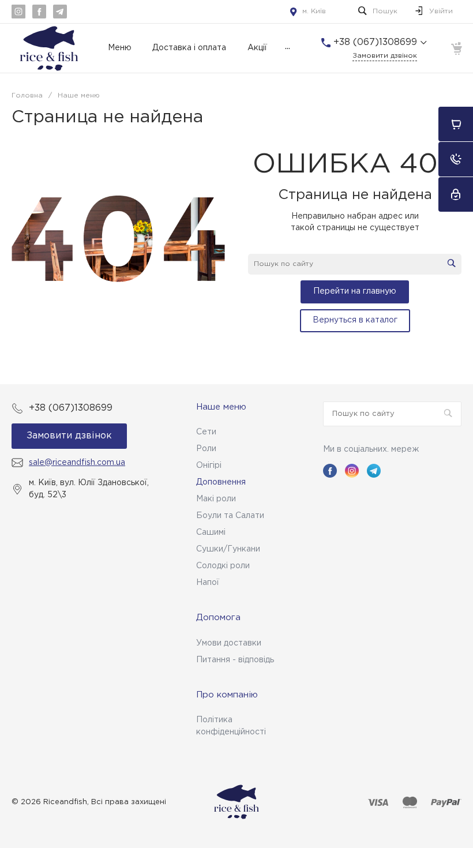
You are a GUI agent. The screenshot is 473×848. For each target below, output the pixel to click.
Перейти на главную (354, 291)
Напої (207, 582)
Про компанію (227, 695)
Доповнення (221, 482)
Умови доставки (228, 643)
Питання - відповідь (235, 659)
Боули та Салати (230, 515)
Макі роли (216, 499)
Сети (206, 432)
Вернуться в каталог (355, 320)
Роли (206, 448)
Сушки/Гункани (228, 549)
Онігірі (209, 465)
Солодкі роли (223, 565)
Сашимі (211, 532)
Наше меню (221, 407)
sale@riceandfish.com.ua (77, 462)
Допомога (218, 617)
